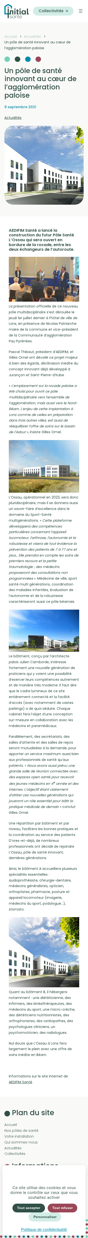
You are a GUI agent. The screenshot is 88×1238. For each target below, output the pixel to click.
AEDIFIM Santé (20, 1082)
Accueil (10, 1124)
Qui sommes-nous (21, 1142)
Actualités (13, 117)
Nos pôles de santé (21, 1130)
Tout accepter (28, 1208)
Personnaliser (44, 1217)
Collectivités (51, 11)
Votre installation (19, 1136)
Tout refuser (62, 1208)
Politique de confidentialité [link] (44, 1230)
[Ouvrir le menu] (81, 11)
